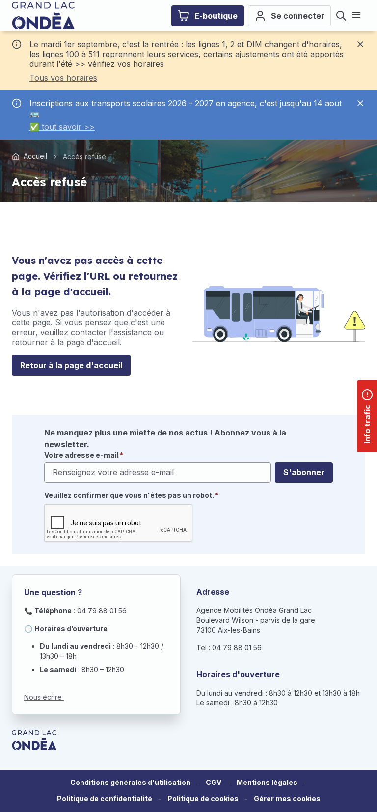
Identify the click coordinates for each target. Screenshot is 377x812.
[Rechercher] (341, 15)
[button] (287, 799)
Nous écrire (44, 697)
